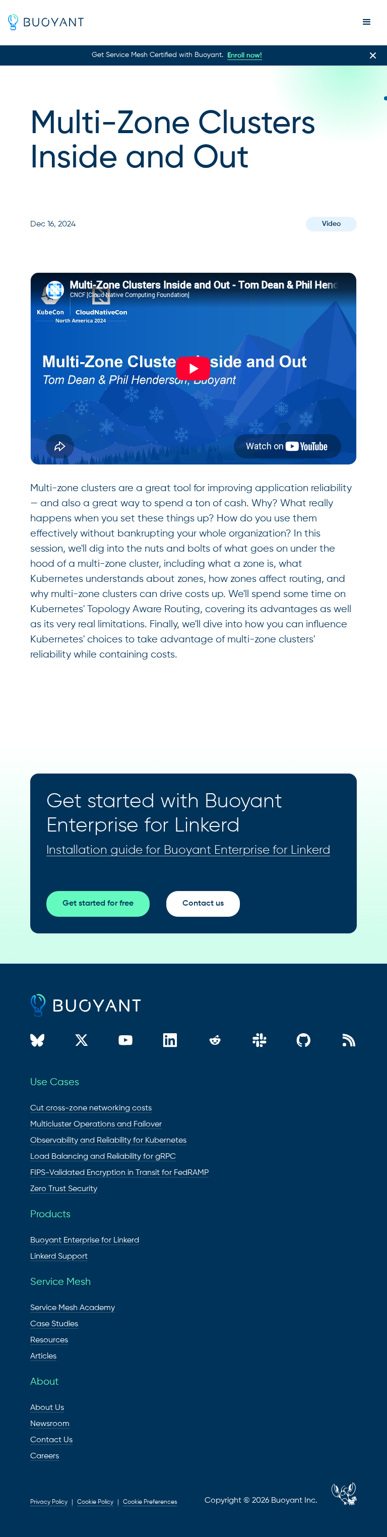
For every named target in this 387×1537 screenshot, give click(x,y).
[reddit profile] (215, 1042)
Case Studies (54, 1324)
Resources (49, 1340)
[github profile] (303, 1042)
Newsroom (50, 1424)
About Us (47, 1408)
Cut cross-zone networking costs (91, 1108)
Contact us (203, 904)
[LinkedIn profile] (170, 1042)
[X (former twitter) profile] (82, 1042)
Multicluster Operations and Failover (96, 1124)
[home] (46, 22)
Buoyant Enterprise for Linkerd (84, 1240)
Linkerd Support (59, 1257)
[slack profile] (259, 1042)
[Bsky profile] (37, 1042)
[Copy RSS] (349, 1042)
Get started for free (98, 904)
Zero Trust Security (63, 1189)
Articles (43, 1356)
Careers (44, 1456)
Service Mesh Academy (72, 1308)
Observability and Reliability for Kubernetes (108, 1141)
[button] (367, 22)
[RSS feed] (324, 1501)
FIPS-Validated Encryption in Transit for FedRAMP (119, 1173)
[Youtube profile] (125, 1042)
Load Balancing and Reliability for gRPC (103, 1157)
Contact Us (51, 1440)
